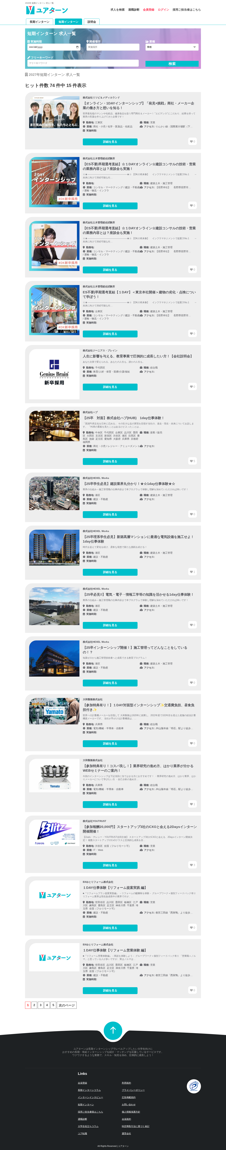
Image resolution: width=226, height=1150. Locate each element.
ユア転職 (82, 1133)
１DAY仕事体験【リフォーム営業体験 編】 (115, 950)
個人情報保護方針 (131, 1111)
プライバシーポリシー (133, 1090)
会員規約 (126, 1119)
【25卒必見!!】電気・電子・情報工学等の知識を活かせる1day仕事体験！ (138, 594)
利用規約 (126, 1083)
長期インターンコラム (89, 1090)
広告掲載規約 (129, 1097)
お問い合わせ (129, 1104)
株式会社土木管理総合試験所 (99, 158)
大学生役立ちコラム (88, 1126)
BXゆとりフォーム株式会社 (98, 881)
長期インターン (39, 22)
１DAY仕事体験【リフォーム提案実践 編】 (115, 887)
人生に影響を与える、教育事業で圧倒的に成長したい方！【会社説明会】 (138, 356)
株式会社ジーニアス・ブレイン (100, 350)
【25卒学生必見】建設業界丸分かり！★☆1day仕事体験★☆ (129, 484)
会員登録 (148, 9)
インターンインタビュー (90, 1097)
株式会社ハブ (90, 412)
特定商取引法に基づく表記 (135, 1126)
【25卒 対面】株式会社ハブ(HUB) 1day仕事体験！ (124, 418)
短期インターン (68, 22)
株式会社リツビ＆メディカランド (101, 97)
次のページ (67, 1005)
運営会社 (126, 1133)
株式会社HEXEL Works (96, 478)
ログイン (163, 9)
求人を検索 (118, 9)
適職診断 (133, 9)
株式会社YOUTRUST (94, 821)
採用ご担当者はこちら (187, 9)
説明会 (92, 22)
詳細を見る (110, 141)
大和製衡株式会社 (93, 699)
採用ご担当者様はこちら (90, 1111)
